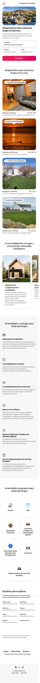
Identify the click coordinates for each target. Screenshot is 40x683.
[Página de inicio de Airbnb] (4, 3)
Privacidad (15, 673)
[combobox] (19, 45)
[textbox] (11, 52)
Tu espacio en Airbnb (27, 3)
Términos (24, 673)
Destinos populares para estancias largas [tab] (16, 596)
